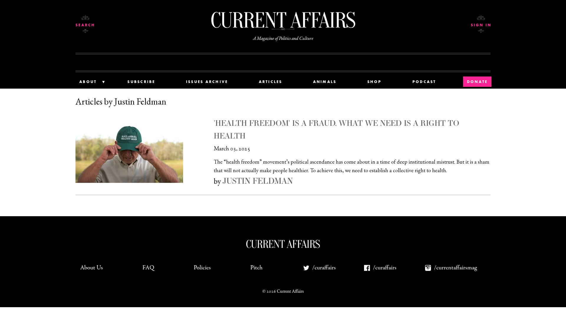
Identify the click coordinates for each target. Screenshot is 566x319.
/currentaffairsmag (455, 267)
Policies (202, 267)
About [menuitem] (88, 81)
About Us (91, 267)
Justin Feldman (257, 180)
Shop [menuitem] (374, 81)
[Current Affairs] (283, 20)
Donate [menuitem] (477, 81)
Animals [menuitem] (325, 81)
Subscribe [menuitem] (141, 81)
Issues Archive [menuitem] (207, 81)
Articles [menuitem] (270, 81)
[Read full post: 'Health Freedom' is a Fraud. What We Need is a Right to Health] (144, 149)
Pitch (256, 267)
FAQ (148, 267)
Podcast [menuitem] (424, 81)
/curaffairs (324, 267)
